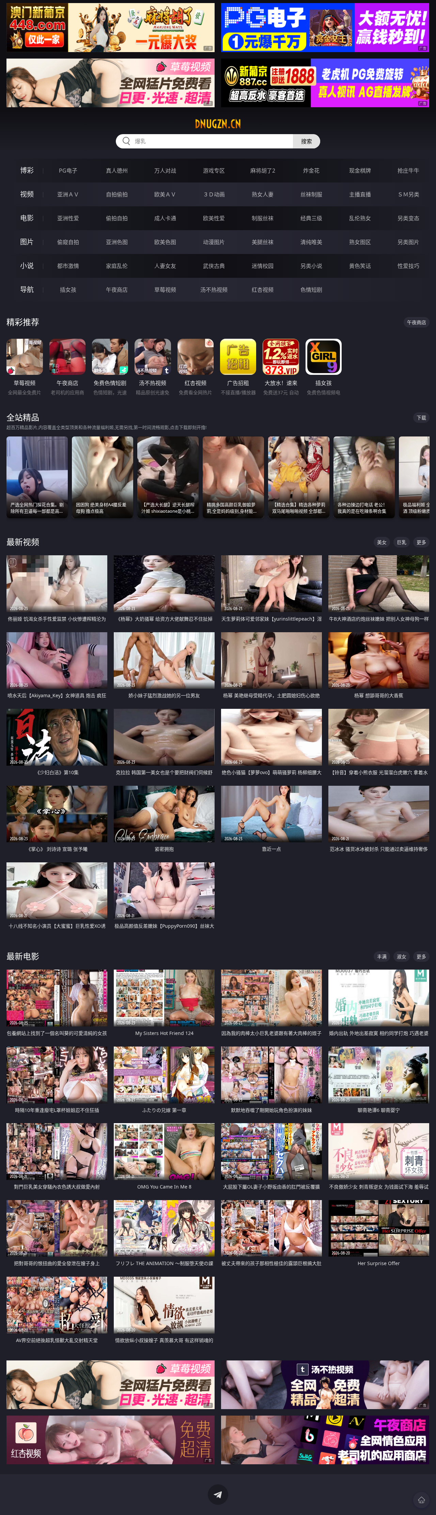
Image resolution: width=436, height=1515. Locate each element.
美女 (382, 542)
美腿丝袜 (263, 242)
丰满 (382, 956)
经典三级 (311, 218)
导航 (27, 289)
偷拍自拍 (117, 218)
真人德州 (117, 170)
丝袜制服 (311, 194)
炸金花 (311, 170)
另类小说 (311, 266)
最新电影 (22, 956)
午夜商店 (117, 289)
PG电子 (68, 170)
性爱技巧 (408, 266)
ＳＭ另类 (408, 194)
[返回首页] (421, 1500)
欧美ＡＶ (165, 194)
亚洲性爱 (68, 218)
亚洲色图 (117, 242)
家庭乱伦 (117, 266)
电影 (27, 218)
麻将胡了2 (262, 170)
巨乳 (401, 542)
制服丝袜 (263, 218)
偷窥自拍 (68, 242)
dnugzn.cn (218, 124)
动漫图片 (214, 242)
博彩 (27, 170)
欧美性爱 (214, 218)
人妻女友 (165, 266)
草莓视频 (165, 289)
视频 (27, 194)
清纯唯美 (311, 242)
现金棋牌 (360, 170)
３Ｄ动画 (214, 194)
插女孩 (68, 289)
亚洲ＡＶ (68, 194)
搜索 (306, 141)
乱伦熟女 (360, 218)
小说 (27, 265)
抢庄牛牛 (408, 170)
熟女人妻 (263, 194)
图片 (27, 241)
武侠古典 (214, 266)
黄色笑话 (360, 266)
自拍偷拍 (117, 194)
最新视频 (22, 541)
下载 (421, 417)
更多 (421, 542)
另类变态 (408, 218)
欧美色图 (165, 242)
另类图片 (408, 242)
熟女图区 (360, 242)
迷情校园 (263, 266)
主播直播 (360, 194)
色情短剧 (311, 289)
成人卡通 (165, 218)
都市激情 (68, 266)
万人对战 (165, 170)
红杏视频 (263, 289)
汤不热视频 (214, 289)
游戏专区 (214, 170)
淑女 (401, 956)
